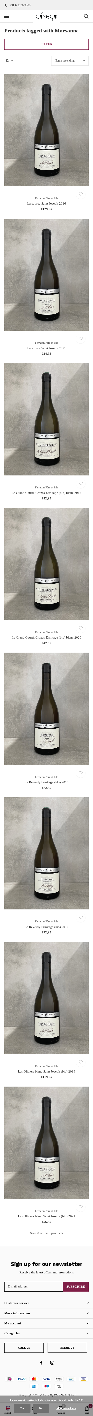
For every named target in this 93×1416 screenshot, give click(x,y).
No (40, 1408)
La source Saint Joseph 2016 (46, 203)
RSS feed (70, 1395)
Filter (46, 44)
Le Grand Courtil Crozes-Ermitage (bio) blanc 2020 (46, 637)
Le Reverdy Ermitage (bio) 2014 (47, 782)
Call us (24, 1347)
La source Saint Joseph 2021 (46, 348)
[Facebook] (41, 1362)
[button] (6, 16)
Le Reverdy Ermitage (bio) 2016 (47, 927)
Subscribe (75, 1286)
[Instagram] (52, 1362)
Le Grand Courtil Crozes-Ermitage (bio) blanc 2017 (46, 492)
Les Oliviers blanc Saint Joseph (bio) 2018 (46, 1071)
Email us (67, 1347)
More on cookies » (66, 1408)
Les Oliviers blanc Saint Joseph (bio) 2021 (46, 1216)
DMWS (58, 1395)
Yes (22, 1408)
